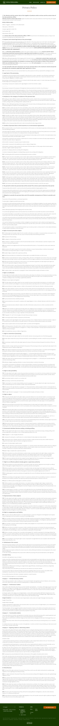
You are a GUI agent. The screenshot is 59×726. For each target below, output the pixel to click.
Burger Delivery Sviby (45, 718)
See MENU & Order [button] (51, 2)
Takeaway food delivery (26, 719)
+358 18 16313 (23, 714)
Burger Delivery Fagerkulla (52, 718)
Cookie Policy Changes (7, 711)
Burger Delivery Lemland (37, 718)
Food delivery (36, 2)
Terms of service (12, 709)
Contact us (42, 2)
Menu (30, 2)
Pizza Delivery (21, 719)
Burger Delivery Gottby (21, 718)
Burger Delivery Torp (6, 719)
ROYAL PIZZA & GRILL (12, 2)
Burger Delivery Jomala (14, 718)
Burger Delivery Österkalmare (29, 718)
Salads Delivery (16, 719)
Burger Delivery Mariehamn (6, 718)
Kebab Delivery (11, 719)
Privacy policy (5, 709)
